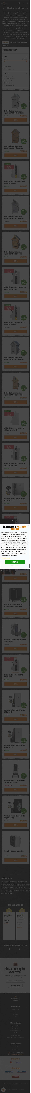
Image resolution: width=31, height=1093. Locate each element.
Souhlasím (15, 562)
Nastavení (14, 566)
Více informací (5, 558)
